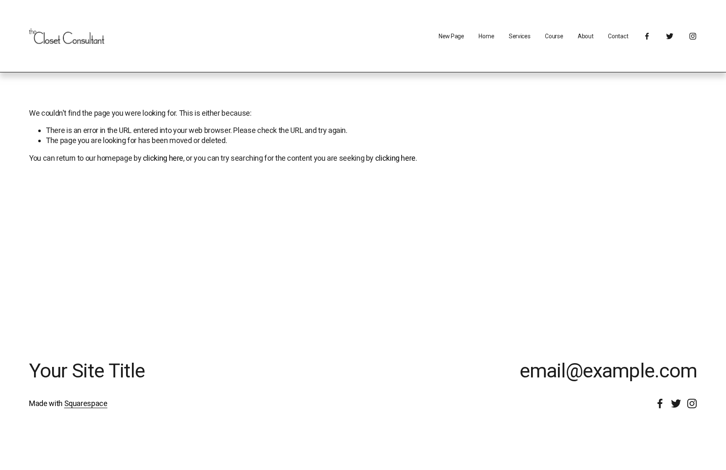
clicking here (163, 158)
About (586, 36)
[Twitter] (670, 36)
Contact (618, 36)
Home (486, 36)
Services (520, 36)
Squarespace (86, 403)
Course (554, 36)
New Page (451, 36)
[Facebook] (647, 36)
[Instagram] (693, 36)
